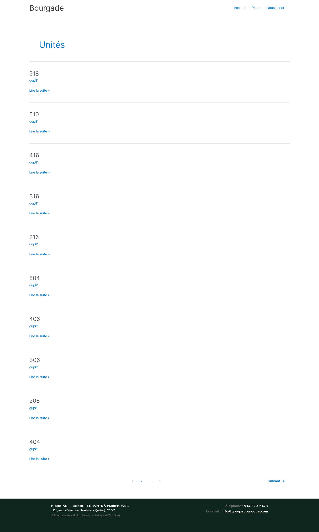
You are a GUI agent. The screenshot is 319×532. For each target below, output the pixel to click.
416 (34, 155)
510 (34, 114)
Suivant (276, 481)
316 (34, 196)
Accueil (239, 8)
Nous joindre (276, 8)
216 (34, 237)
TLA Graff (114, 515)
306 (34, 360)
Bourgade (46, 7)
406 (34, 319)
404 (34, 441)
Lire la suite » (39, 90)
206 (34, 400)
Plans (256, 8)
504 (34, 278)
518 (34, 73)
